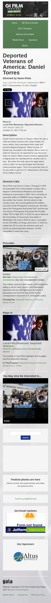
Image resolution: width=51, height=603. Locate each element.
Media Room (18, 40)
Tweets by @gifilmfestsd (25, 499)
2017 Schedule (25, 28)
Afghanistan (32, 82)
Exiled (6, 274)
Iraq (4, 82)
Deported (7, 349)
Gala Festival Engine (19, 590)
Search (26, 437)
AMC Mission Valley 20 (13, 127)
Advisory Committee (25, 34)
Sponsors (33, 40)
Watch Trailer (42, 269)
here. (31, 486)
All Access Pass (38, 595)
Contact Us (23, 595)
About (24, 45)
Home (14, 23)
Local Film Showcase (17, 82)
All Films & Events (30, 23)
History (6, 352)
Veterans (16, 349)
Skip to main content (9, 2)
